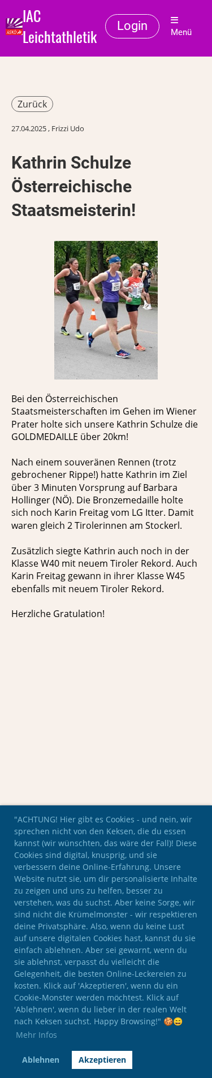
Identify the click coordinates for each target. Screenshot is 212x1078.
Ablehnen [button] (40, 1059)
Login (132, 26)
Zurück (32, 104)
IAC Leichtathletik (60, 27)
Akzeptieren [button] (102, 1059)
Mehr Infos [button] (36, 1034)
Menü (181, 32)
